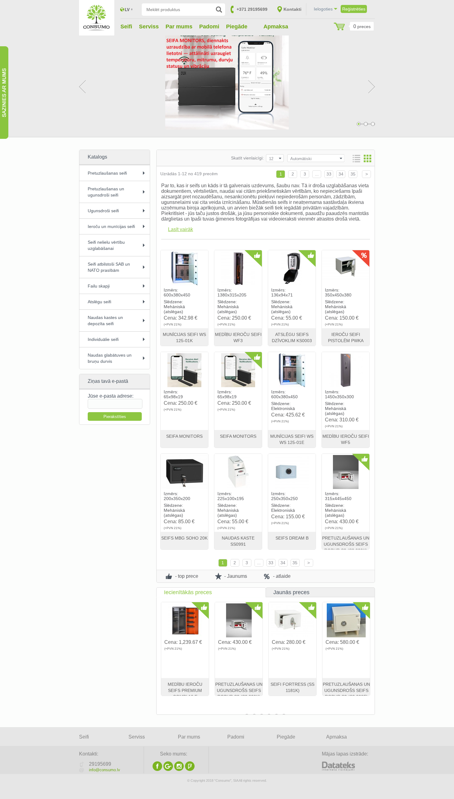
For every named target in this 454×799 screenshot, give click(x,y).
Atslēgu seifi (99, 301)
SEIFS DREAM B (292, 538)
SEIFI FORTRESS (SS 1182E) (293, 687)
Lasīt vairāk (180, 229)
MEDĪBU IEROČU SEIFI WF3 (238, 337)
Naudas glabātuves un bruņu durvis (110, 358)
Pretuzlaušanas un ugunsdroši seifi (106, 191)
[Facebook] (157, 769)
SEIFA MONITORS (184, 436)
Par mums (179, 26)
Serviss (149, 26)
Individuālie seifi (103, 339)
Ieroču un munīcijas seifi (111, 226)
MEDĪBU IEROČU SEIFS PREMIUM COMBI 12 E (239, 690)
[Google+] (168, 769)
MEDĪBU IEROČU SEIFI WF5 (345, 439)
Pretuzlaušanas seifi (107, 173)
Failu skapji (99, 286)
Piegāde (236, 26)
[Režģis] (368, 158)
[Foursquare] (190, 769)
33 (328, 174)
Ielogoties (323, 8)
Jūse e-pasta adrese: (110, 396)
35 (353, 174)
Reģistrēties (353, 8)
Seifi (126, 26)
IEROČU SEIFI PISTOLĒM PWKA (346, 337)
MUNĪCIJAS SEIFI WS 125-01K (184, 337)
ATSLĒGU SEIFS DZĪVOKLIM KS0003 (292, 337)
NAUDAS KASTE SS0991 (238, 541)
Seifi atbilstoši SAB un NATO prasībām (109, 267)
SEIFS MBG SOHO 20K (184, 538)
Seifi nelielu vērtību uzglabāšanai (106, 245)
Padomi (209, 26)
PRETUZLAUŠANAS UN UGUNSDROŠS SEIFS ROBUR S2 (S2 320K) (345, 544)
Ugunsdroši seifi (103, 210)
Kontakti (292, 9)
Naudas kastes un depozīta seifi (105, 320)
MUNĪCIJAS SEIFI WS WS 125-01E (291, 439)
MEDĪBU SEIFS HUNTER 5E (346, 687)
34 (340, 174)
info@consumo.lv (104, 770)
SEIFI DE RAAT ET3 (185, 684)
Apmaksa (275, 26)
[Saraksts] (356, 158)
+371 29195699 (252, 9)
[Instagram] (179, 769)
